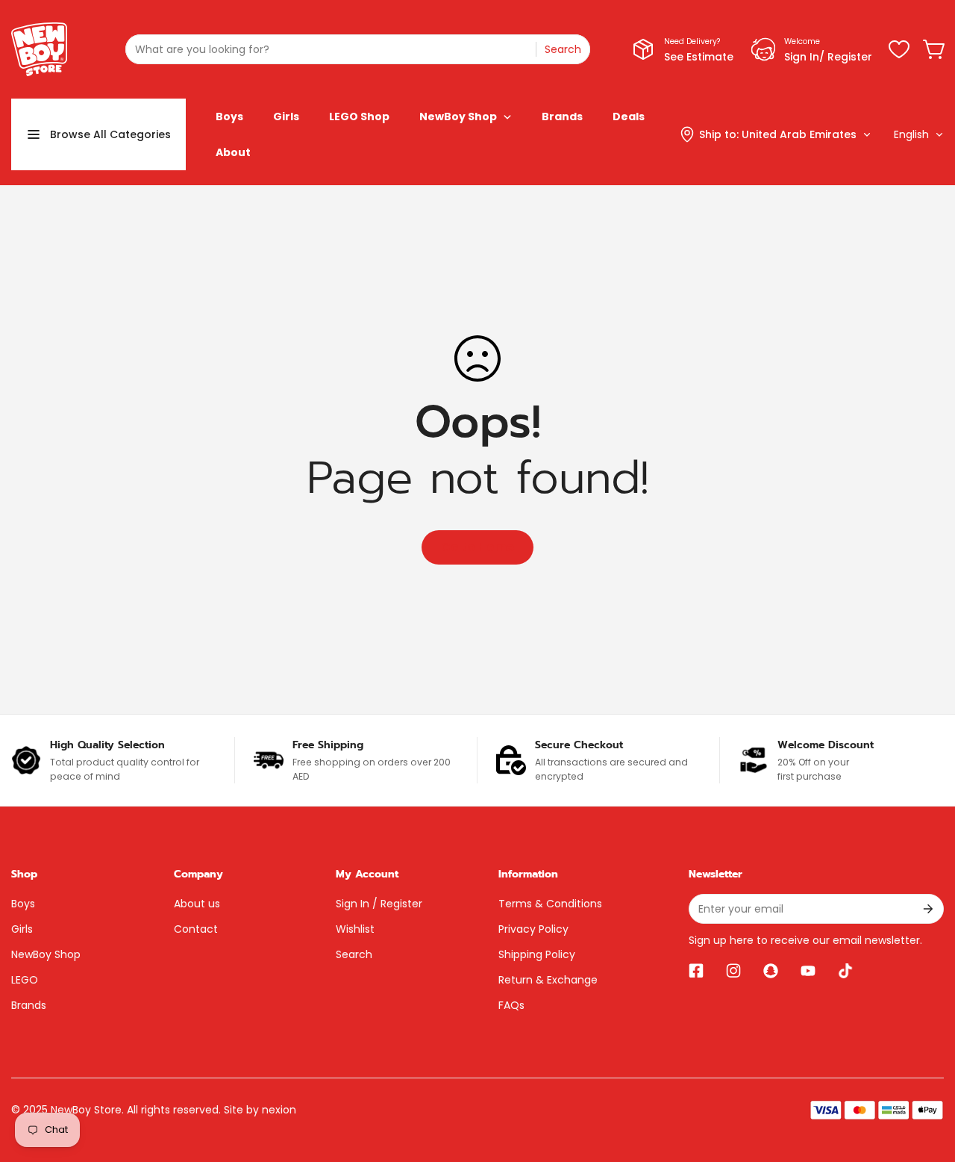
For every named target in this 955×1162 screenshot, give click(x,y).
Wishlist (355, 929)
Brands (28, 1005)
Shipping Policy (536, 954)
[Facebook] (696, 970)
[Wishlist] (899, 49)
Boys (23, 903)
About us (197, 903)
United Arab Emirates (799, 134)
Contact (196, 929)
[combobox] (357, 49)
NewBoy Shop (46, 954)
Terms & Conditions (550, 903)
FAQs (511, 1005)
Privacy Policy (533, 929)
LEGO (24, 979)
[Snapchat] (770, 970)
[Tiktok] (845, 970)
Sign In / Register (379, 903)
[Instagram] (733, 970)
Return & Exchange (548, 979)
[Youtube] (808, 970)
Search (354, 954)
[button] (935, 49)
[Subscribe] (927, 909)
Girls (22, 929)
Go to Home (477, 547)
